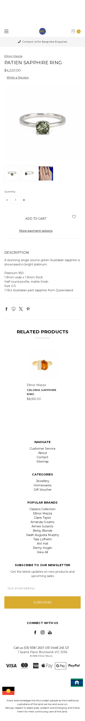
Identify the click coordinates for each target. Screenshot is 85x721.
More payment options (35, 231)
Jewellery (42, 481)
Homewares (42, 485)
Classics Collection (42, 509)
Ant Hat (42, 543)
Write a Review (18, 77)
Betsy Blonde (42, 530)
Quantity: (10, 191)
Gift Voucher (43, 489)
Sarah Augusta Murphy (42, 535)
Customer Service (42, 448)
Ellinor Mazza (42, 513)
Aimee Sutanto (42, 526)
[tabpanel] (42, 375)
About (42, 453)
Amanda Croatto (42, 522)
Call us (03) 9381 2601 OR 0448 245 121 (41, 648)
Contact (42, 457)
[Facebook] (6, 309)
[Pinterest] (28, 309)
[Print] (14, 309)
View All (42, 552)
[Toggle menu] (5, 31)
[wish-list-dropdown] (74, 216)
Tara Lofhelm (42, 539)
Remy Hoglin (42, 548)
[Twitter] (21, 309)
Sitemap (43, 461)
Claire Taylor (42, 518)
